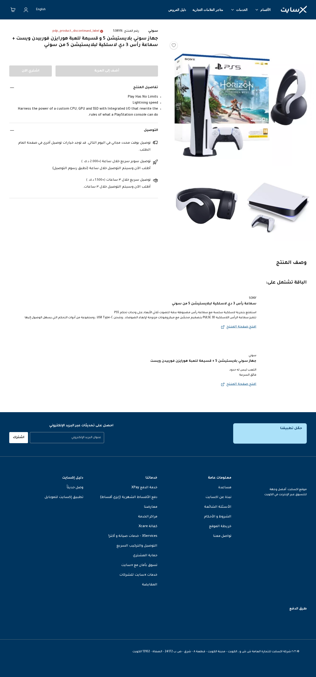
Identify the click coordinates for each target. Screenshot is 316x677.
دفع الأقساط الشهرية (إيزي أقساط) (128, 497)
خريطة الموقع (220, 527)
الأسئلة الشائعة (217, 507)
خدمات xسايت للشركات (138, 575)
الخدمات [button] (242, 10)
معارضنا (150, 507)
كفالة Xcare (148, 527)
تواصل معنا (222, 536)
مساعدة (224, 488)
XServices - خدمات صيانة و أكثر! (132, 536)
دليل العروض (177, 10)
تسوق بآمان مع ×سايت (139, 565)
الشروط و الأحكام (217, 517)
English (41, 9)
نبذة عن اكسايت (218, 497)
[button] (241, 95)
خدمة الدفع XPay (144, 488)
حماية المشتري (145, 556)
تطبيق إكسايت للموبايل (64, 497)
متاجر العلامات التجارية (207, 10)
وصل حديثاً (75, 488)
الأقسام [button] (265, 10)
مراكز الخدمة (147, 517)
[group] (67, 437)
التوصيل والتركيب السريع (137, 546)
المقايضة (149, 585)
